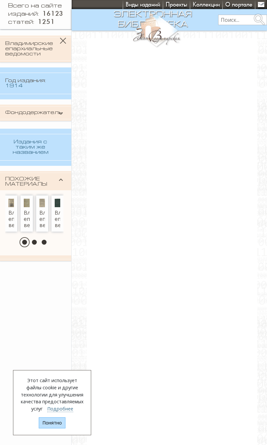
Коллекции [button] (206, 4)
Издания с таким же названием (31, 147)
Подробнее (60, 409)
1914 (14, 86)
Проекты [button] (176, 4)
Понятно (52, 423)
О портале (238, 4)
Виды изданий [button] (143, 4)
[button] (24, 242)
